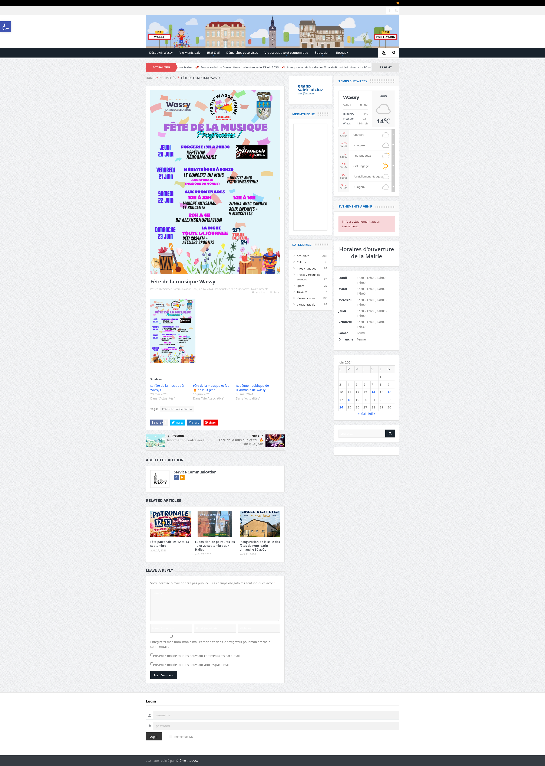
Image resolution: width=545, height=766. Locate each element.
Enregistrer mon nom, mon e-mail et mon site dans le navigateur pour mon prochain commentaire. (210, 644)
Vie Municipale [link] (190, 53)
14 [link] (373, 392)
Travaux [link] (302, 292)
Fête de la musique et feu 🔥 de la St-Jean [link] (241, 442)
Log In (153, 736)
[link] (5, 26)
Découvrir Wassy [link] (161, 53)
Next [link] (255, 436)
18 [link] (349, 400)
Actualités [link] (224, 289)
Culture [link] (301, 262)
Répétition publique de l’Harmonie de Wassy (252, 388)
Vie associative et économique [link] (286, 53)
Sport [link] (300, 286)
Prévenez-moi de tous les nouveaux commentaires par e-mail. (197, 656)
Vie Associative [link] (240, 289)
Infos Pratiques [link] (306, 268)
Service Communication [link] (177, 289)
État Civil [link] (213, 53)
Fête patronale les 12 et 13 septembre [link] (169, 544)
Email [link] (277, 292)
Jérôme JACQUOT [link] (188, 761)
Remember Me (183, 736)
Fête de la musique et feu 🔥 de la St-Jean (211, 388)
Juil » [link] (371, 413)
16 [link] (389, 392)
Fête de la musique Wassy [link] (177, 409)
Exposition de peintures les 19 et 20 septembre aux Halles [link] (215, 545)
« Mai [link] (362, 413)
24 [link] (341, 407)
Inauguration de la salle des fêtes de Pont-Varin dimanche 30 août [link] (287, 67)
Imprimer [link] (261, 292)
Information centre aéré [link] (185, 440)
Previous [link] (178, 436)
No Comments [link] (259, 289)
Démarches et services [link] (242, 53)
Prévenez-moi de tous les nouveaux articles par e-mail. (191, 665)
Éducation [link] (322, 53)
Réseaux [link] (342, 53)
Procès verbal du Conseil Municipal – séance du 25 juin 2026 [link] (197, 67)
